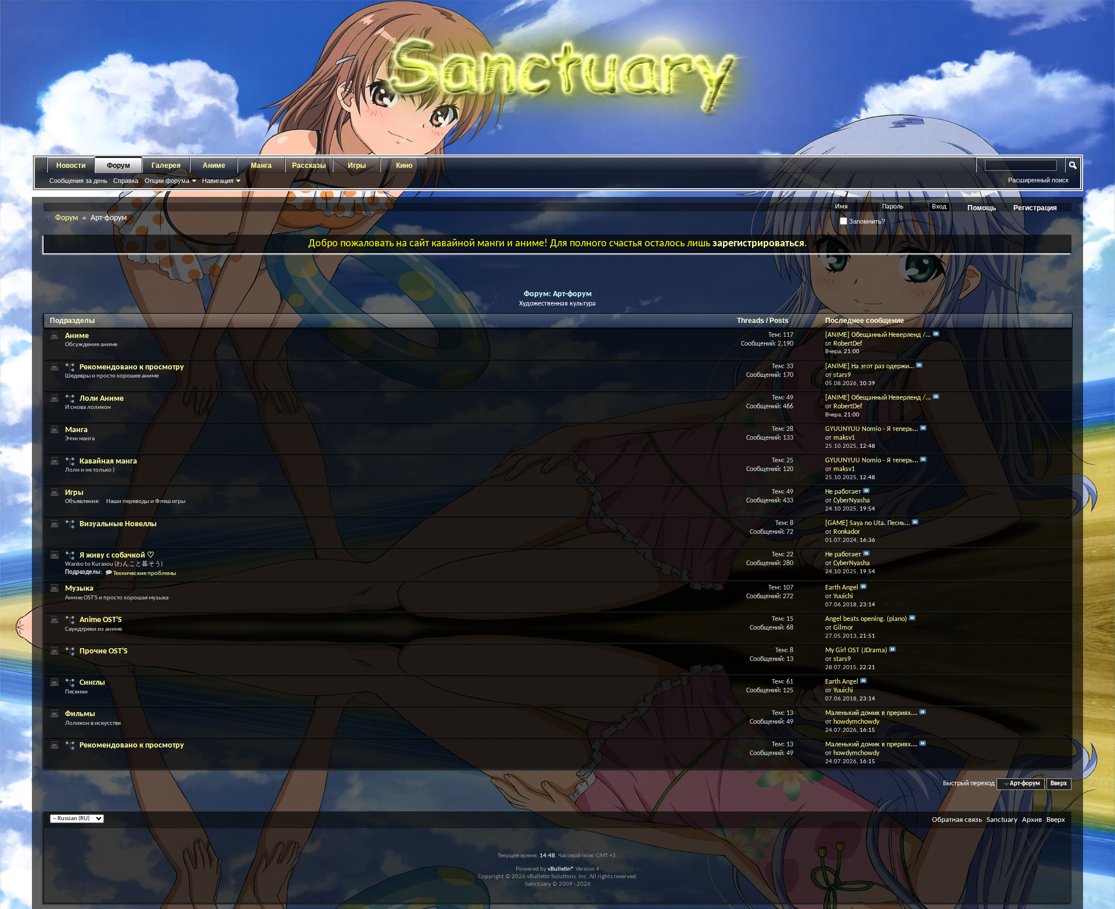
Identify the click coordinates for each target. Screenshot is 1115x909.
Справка (125, 180)
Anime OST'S (101, 620)
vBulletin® (561, 869)
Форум (118, 165)
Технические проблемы (144, 573)
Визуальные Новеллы (118, 524)
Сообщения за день (78, 180)
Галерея (166, 165)
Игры (357, 165)
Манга (261, 165)
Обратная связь (957, 820)
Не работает (843, 491)
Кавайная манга (108, 461)
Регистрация (1035, 208)
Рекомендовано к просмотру (132, 367)
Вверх (1059, 784)
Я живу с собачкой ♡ (117, 555)
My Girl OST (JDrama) (856, 650)
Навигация (217, 180)
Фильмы (80, 714)
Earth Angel (841, 587)
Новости (70, 165)
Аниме (214, 165)
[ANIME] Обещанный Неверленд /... (878, 335)
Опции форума (167, 180)
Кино (404, 165)
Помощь (981, 208)
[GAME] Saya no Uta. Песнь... (867, 523)
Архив (1032, 820)
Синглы (92, 682)
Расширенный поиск (1038, 180)
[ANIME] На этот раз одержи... (869, 366)
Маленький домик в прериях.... (871, 713)
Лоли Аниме (102, 398)
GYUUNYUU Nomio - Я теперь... (871, 429)
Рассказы (309, 165)
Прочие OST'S (104, 651)
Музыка (79, 588)
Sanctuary (1002, 820)
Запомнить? (866, 221)
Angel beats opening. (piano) (866, 619)
